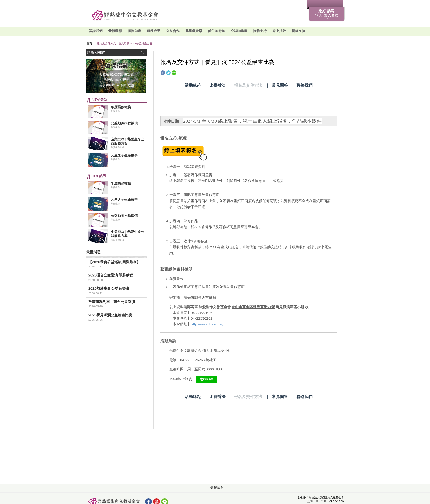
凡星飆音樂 (193, 31)
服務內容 (134, 31)
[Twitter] (168, 72)
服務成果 (153, 31)
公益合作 (173, 31)
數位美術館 (216, 31)
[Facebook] (162, 72)
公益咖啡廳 (239, 31)
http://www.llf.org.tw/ (207, 324)
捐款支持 (298, 31)
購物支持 (260, 31)
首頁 (89, 43)
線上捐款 (279, 31)
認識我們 (96, 31)
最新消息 (294, 4)
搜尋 (142, 52)
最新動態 (115, 31)
